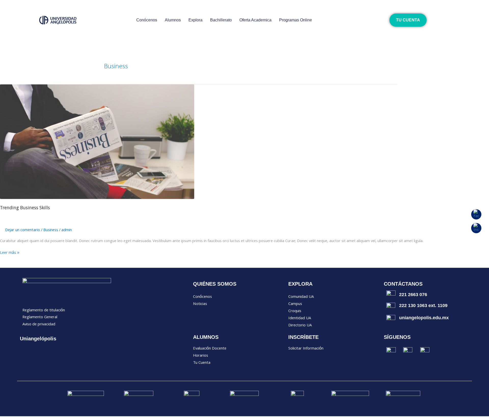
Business (50, 230)
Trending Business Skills (25, 208)
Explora (195, 20)
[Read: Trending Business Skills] (97, 141)
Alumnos (173, 20)
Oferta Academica (255, 20)
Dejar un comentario (22, 230)
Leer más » (9, 253)
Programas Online (295, 20)
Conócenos (146, 20)
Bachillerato (221, 20)
